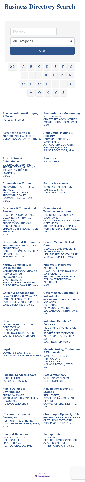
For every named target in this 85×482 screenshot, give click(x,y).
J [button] (39, 75)
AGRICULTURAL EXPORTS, (58, 144)
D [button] (47, 66)
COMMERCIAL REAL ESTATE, (59, 403)
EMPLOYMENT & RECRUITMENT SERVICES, (21, 230)
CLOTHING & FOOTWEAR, (58, 420)
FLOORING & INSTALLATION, (19, 333)
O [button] (23, 84)
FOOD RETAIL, (73, 417)
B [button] (31, 66)
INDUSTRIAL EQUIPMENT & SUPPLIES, (59, 337)
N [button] (70, 75)
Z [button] (63, 92)
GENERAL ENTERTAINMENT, (19, 164)
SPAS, (60, 189)
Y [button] (56, 92)
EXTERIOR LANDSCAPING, (18, 299)
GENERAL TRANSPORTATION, (60, 440)
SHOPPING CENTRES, (56, 423)
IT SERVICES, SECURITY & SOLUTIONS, (58, 216)
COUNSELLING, (11, 378)
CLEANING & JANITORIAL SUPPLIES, (17, 219)
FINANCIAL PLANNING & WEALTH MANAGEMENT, (62, 272)
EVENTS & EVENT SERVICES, (19, 282)
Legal (6, 349)
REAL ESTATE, (51, 395)
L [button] (54, 75)
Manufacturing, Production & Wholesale (61, 351)
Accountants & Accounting (61, 113)
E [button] (55, 66)
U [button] (71, 84)
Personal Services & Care (19, 374)
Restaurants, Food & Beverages (16, 415)
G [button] (71, 66)
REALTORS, (50, 401)
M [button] (62, 75)
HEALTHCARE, (51, 254)
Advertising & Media (16, 132)
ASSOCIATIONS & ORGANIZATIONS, (12, 278)
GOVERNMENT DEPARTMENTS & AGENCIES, (62, 301)
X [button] (48, 92)
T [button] (63, 84)
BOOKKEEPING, (52, 122)
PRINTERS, (34, 138)
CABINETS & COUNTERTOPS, (19, 335)
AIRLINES (19, 119)
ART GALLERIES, (12, 167)
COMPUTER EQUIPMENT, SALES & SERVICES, (61, 222)
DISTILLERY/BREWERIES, (17, 423)
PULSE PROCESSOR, (55, 150)
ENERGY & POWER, (14, 395)
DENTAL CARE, (69, 254)
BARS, (36, 423)
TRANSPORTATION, (54, 445)
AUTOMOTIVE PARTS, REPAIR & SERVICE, (20, 188)
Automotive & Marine (17, 183)
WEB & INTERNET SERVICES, (60, 228)
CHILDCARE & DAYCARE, (17, 285)
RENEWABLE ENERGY (15, 403)
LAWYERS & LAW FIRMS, (17, 352)
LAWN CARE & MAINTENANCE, (20, 296)
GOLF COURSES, (12, 440)
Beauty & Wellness (56, 183)
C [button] (39, 66)
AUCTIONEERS (52, 161)
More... (47, 125)
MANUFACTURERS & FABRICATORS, (55, 357)
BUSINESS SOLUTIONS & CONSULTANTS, (17, 224)
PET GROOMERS (53, 381)
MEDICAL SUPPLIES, (55, 257)
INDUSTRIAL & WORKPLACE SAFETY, (59, 329)
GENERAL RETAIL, (53, 417)
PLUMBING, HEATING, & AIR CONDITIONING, (18, 326)
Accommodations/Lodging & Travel (21, 114)
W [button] (39, 92)
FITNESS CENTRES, (14, 437)
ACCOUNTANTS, (52, 116)
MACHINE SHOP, (52, 341)
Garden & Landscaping (18, 292)
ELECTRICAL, (10, 256)
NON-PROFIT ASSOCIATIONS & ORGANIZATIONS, (20, 273)
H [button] (24, 75)
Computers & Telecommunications (57, 210)
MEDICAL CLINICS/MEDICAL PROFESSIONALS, (59, 250)
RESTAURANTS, (12, 420)
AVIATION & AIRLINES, (55, 443)
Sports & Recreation (16, 434)
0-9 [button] (12, 66)
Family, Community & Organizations (17, 266)
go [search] (44, 50)
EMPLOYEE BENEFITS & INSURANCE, (57, 281)
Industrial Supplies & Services (57, 322)
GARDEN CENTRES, (14, 304)
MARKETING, (27, 136)
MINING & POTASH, (54, 364)
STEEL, (70, 364)
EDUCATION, (50, 305)
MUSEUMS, (29, 167)
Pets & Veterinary (54, 374)
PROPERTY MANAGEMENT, (59, 398)
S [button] (55, 84)
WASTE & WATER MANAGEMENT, (21, 398)
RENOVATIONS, (11, 330)
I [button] (31, 75)
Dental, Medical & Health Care (59, 243)
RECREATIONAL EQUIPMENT (19, 445)
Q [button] (39, 84)
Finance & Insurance (57, 264)
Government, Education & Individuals (60, 294)
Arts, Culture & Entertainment (12, 159)
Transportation (53, 434)
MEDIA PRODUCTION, (15, 138)
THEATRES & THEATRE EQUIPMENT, (16, 171)
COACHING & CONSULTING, (18, 215)
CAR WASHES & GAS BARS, (18, 198)
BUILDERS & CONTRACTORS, (19, 245)
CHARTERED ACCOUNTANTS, (60, 119)
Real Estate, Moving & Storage (58, 390)
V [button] (31, 92)
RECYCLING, (10, 401)
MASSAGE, (49, 189)
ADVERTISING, (11, 136)
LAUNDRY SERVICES (15, 381)
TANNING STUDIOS (54, 192)
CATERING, (28, 420)
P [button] (31, 84)
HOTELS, (8, 119)
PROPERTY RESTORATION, (59, 333)
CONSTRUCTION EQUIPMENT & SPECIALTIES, (21, 252)
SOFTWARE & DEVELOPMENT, (60, 226)
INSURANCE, (50, 268)
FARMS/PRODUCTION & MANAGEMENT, (56, 140)
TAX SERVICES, (71, 122)
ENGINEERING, (11, 248)
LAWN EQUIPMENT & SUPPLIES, (21, 302)
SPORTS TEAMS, (12, 443)
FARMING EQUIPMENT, (56, 147)
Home (6, 321)
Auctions (49, 158)
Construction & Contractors (21, 242)
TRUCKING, (50, 437)
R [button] (47, 84)
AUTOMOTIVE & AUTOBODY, (18, 192)
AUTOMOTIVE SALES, (15, 195)
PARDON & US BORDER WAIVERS (22, 355)
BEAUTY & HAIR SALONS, (57, 187)
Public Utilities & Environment (14, 390)
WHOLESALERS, (52, 361)
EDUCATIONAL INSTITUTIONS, (60, 310)
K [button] (46, 75)
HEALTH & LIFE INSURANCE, (59, 276)
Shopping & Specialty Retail (62, 414)
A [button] (23, 66)
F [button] (63, 66)
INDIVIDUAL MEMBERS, (56, 308)
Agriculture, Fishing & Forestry (58, 134)
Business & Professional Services (19, 210)
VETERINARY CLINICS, (56, 378)
